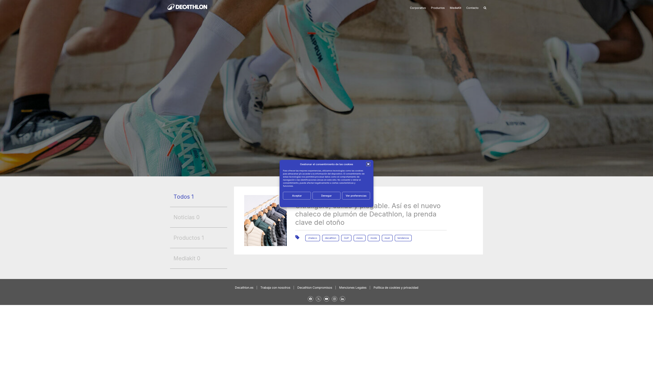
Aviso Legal (348, 203)
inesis (359, 238)
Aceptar (297, 195)
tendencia (403, 238)
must (387, 238)
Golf (346, 238)
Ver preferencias (356, 195)
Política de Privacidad (330, 203)
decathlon (330, 238)
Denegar (326, 195)
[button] (368, 164)
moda (374, 238)
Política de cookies (308, 203)
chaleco (312, 238)
